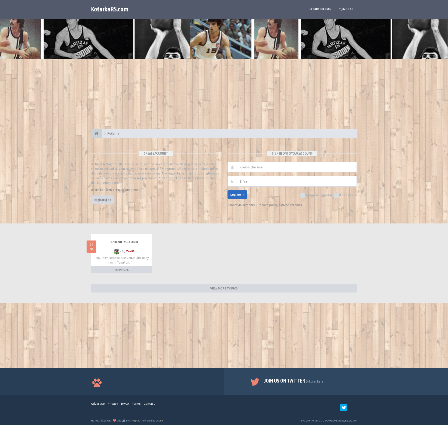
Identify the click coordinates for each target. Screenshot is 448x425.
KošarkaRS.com (109, 9)
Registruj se (102, 200)
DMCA (125, 403)
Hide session (348, 195)
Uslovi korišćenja (102, 190)
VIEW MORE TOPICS (224, 288)
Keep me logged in (318, 195)
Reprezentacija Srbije (124, 242)
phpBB (159, 420)
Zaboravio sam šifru (241, 205)
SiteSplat (134, 420)
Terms (136, 403)
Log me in (237, 194)
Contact (149, 403)
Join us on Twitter (294, 381)
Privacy (113, 403)
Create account (320, 9)
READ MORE (122, 269)
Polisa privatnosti (128, 190)
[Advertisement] (224, 96)
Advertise (98, 403)
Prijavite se (346, 9)
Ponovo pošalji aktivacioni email (280, 205)
